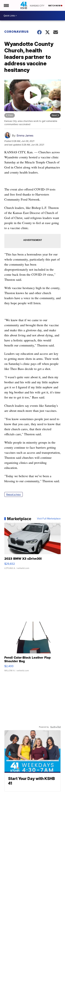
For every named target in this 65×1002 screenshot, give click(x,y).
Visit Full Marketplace (49, 518)
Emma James (25, 135)
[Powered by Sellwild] (55, 727)
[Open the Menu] (6, 5)
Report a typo (13, 494)
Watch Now (54, 6)
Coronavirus (16, 31)
